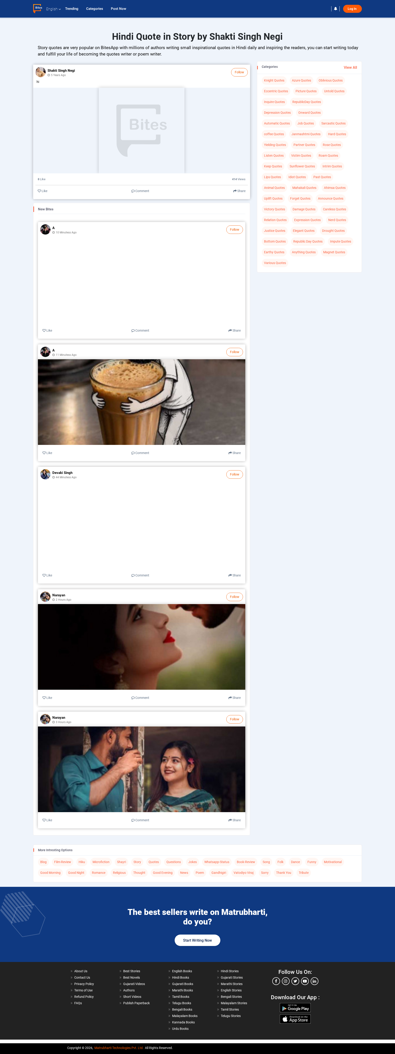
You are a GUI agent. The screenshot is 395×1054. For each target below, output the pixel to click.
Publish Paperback (136, 1003)
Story (137, 862)
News (184, 872)
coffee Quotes (274, 134)
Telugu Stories (231, 1016)
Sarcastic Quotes (333, 123)
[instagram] (286, 981)
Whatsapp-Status (216, 862)
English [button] (52, 9)
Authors (129, 990)
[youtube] (305, 981)
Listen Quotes (274, 155)
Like (44, 191)
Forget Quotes (300, 198)
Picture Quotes (306, 91)
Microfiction (101, 862)
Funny (311, 862)
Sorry (265, 872)
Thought (139, 872)
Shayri (121, 862)
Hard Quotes (337, 134)
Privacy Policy (84, 984)
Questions (173, 862)
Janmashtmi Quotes (305, 134)
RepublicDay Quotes (306, 102)
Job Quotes (305, 123)
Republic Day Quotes (308, 241)
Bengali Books (182, 1009)
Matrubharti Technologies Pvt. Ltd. (119, 1048)
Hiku (82, 862)
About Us (80, 971)
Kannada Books (183, 1022)
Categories (95, 8)
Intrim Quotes (332, 166)
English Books (182, 971)
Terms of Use (83, 990)
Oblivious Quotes (331, 80)
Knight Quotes (274, 80)
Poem (200, 872)
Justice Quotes (274, 230)
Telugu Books (181, 1003)
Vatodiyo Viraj (244, 872)
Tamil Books (180, 997)
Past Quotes (322, 177)
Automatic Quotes (277, 123)
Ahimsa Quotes (335, 188)
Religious (119, 872)
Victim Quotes (301, 155)
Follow (239, 72)
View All (350, 67)
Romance (98, 872)
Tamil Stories (230, 1009)
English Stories (231, 990)
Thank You (283, 872)
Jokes (192, 862)
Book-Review (246, 862)
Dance (295, 862)
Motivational (333, 862)
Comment (142, 191)
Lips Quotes (272, 177)
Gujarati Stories (232, 977)
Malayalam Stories (234, 1003)
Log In (352, 8)
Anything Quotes (304, 252)
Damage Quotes (304, 209)
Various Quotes (275, 263)
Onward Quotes (309, 112)
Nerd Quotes (337, 220)
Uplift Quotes (273, 198)
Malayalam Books (185, 1016)
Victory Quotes (274, 209)
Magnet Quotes (334, 252)
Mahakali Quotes (304, 188)
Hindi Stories (230, 971)
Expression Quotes (307, 220)
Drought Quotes (333, 230)
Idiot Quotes (297, 177)
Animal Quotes (274, 188)
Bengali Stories (231, 997)
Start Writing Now (197, 940)
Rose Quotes (332, 145)
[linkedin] (314, 981)
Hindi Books (180, 977)
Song (266, 862)
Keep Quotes (273, 166)
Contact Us (82, 977)
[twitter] (295, 981)
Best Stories (131, 971)
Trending (72, 8)
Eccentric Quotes (276, 91)
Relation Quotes (275, 220)
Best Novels (131, 977)
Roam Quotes (328, 155)
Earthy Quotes (274, 252)
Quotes (154, 862)
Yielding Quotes (275, 145)
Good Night (76, 872)
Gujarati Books (182, 984)
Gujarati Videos (134, 984)
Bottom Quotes (275, 241)
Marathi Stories (232, 984)
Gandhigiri (218, 872)
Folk (280, 862)
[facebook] (276, 981)
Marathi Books (182, 990)
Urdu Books (180, 1028)
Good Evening (163, 872)
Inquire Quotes (274, 102)
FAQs (78, 1003)
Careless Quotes (334, 209)
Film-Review (62, 862)
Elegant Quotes (304, 230)
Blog (43, 862)
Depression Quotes (277, 112)
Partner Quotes (304, 145)
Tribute (304, 872)
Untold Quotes (334, 91)
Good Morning (50, 872)
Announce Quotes (330, 198)
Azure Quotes (301, 80)
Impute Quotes (340, 241)
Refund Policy (84, 997)
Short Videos (132, 997)
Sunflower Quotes (302, 166)
